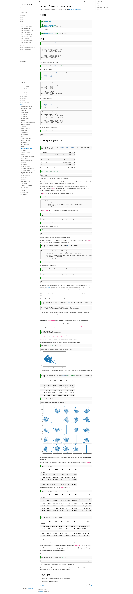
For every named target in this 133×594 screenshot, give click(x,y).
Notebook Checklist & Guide (25, 92)
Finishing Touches (24, 112)
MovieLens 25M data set (75, 9)
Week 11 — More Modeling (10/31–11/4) (27, 50)
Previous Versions (23, 194)
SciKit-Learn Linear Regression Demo (27, 173)
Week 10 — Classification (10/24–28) (27, 47)
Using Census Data (24, 187)
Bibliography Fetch (24, 130)
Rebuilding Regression (25, 144)
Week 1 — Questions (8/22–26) (26, 28)
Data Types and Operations (26, 185)
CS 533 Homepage (23, 12)
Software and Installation (25, 86)
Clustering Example (25, 118)
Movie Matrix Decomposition (26, 148)
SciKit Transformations (25, 175)
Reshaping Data (24, 164)
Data (98, 5)
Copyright (41, 591)
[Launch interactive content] (84, 1)
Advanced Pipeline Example (26, 106)
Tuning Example (24, 183)
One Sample (23, 150)
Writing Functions (24, 134)
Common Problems (23, 96)
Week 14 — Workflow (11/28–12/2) (27, 57)
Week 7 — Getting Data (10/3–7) (26, 40)
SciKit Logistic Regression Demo (27, 168)
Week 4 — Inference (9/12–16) (26, 34)
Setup (98, 3)
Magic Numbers (24, 142)
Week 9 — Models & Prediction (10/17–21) (26, 45)
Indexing (22, 136)
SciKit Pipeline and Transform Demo (28, 170)
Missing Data (23, 146)
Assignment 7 (22, 79)
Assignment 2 (22, 69)
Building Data (23, 110)
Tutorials (21, 104)
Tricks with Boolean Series (26, 108)
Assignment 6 (22, 77)
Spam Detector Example (25, 181)
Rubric (21, 63)
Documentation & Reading (25, 88)
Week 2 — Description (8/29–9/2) (26, 30)
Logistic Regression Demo (26, 138)
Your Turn (99, 9)
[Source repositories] (90, 1)
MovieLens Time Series (25, 140)
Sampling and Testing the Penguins (27, 156)
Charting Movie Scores (25, 124)
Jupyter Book (30, 588)
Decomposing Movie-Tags (102, 7)
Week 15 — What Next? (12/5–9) (26, 59)
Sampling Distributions (25, 166)
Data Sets (22, 90)
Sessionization (23, 179)
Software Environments (24, 102)
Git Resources (22, 100)
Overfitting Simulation (25, 152)
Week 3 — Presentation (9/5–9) (26, 32)
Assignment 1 (22, 67)
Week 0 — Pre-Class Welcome (26, 26)
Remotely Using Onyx (24, 98)
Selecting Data (24, 177)
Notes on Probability (24, 94)
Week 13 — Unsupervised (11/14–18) (27, 55)
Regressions (23, 162)
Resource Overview (23, 84)
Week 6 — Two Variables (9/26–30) (27, 38)
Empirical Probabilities (25, 128)
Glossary (21, 21)
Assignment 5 (22, 75)
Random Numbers (24, 158)
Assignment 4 (22, 73)
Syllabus (21, 17)
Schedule (21, 19)
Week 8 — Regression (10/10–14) (26, 42)
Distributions (23, 126)
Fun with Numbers (24, 132)
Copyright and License (24, 192)
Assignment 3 (22, 71)
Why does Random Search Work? (27, 160)
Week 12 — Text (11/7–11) (25, 53)
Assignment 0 (22, 65)
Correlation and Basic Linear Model (28, 122)
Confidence (23, 120)
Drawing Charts (24, 114)
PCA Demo (23, 154)
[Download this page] (93, 1)
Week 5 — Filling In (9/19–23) (26, 36)
